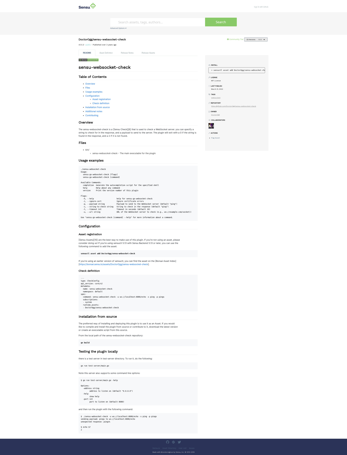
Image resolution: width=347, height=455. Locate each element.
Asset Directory (169, 448)
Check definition (100, 103)
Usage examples (93, 91)
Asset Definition (106, 52)
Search (221, 22)
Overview (90, 83)
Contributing (91, 115)
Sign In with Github (261, 7)
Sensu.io (156, 448)
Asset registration (101, 99)
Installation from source (97, 107)
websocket (215, 98)
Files (87, 87)
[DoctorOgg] (212, 127)
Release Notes (127, 52)
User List (183, 448)
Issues (192, 448)
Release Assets (148, 52)
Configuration (92, 95)
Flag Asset (215, 138)
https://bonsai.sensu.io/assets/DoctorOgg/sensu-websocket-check (113, 264)
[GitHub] (168, 442)
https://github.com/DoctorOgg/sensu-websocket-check (233, 106)
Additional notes (93, 111)
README (87, 52)
